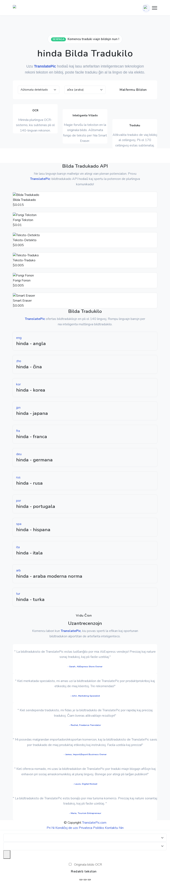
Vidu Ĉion (84, 615)
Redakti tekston (84, 871)
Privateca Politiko (91, 828)
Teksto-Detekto (24, 240)
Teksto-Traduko (24, 260)
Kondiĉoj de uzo (66, 828)
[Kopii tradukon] (89, 879)
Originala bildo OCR (88, 864)
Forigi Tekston (23, 220)
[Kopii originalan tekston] (85, 879)
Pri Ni (51, 828)
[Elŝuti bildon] (81, 879)
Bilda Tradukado (24, 200)
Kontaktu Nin (114, 828)
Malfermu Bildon (133, 89)
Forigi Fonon (21, 280)
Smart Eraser (22, 300)
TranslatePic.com (94, 822)
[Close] (6, 854)
